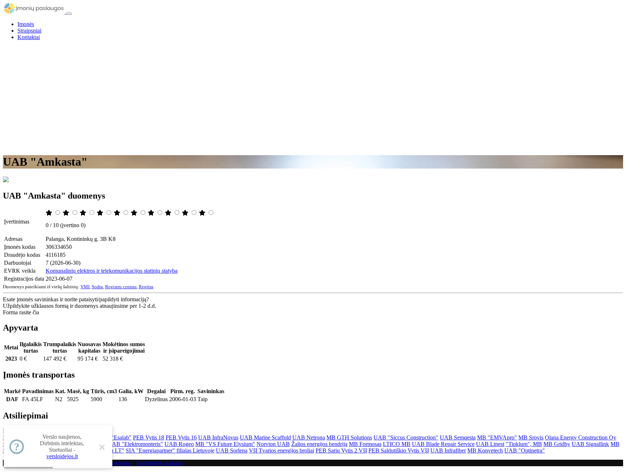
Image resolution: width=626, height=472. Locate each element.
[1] (50, 213)
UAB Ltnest (490, 444)
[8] (169, 213)
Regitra (146, 286)
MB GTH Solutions (349, 437)
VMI (84, 286)
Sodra (97, 286)
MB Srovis (530, 437)
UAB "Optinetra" (524, 450)
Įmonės (25, 24)
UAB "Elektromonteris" (135, 444)
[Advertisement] (313, 97)
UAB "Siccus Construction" (405, 437)
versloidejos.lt (62, 456)
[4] (101, 213)
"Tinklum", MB (524, 444)
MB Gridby (556, 444)
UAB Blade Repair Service (443, 444)
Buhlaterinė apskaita (159, 463)
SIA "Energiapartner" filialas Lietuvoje (170, 450)
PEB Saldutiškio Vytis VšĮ (398, 450)
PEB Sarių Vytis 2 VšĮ (341, 450)
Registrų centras (121, 286)
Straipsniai (29, 30)
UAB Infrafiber (448, 450)
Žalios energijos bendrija (319, 444)
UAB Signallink (590, 444)
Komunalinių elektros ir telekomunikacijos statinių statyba (112, 271)
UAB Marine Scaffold (265, 437)
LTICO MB (396, 444)
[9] (186, 213)
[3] (84, 213)
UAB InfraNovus (218, 437)
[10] (203, 213)
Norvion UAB (273, 444)
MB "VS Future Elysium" (225, 444)
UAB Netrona (308, 437)
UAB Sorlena (231, 450)
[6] (135, 213)
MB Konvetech (485, 450)
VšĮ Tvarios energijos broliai (281, 450)
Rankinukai (119, 463)
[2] (67, 213)
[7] (152, 213)
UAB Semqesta (458, 437)
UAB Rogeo (179, 444)
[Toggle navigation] (69, 14)
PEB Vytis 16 (181, 437)
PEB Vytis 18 (148, 437)
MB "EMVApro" (497, 437)
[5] (118, 213)
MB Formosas (365, 444)
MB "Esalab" (116, 437)
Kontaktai (28, 37)
